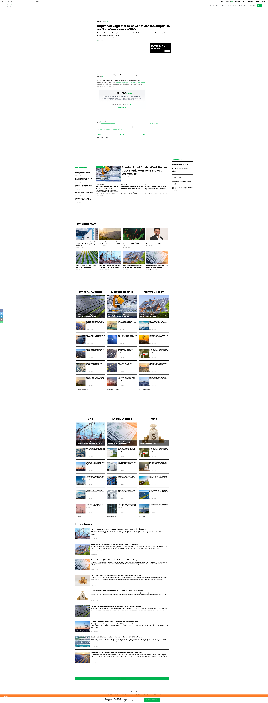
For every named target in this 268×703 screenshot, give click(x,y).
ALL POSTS (121, 134)
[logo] (7, 5)
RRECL (122, 129)
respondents (116, 129)
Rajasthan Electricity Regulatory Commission (122, 127)
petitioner (109, 127)
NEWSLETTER (250, 1)
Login (259, 5)
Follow (99, 75)
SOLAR (212, 5)
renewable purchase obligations (105, 129)
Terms (159, 694)
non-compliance (101, 127)
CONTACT (263, 1)
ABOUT (257, 1)
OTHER (240, 5)
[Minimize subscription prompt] (265, 699)
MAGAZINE (253, 5)
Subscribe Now (152, 700)
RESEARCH (237, 1)
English (37, 1)
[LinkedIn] (11, 1)
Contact (127, 694)
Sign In (129, 104)
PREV (99, 134)
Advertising (110, 694)
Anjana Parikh (109, 38)
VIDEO (246, 5)
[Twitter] (8, 1)
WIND (234, 5)
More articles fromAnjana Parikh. (108, 123)
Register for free (121, 107)
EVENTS (244, 1)
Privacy (154, 694)
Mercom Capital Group (143, 694)
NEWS (222, 1)
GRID (217, 5)
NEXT (144, 134)
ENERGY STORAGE (226, 5)
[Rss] (5, 1)
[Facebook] (2, 1)
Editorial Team (119, 694)
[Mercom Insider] (229, 1)
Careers (133, 694)
